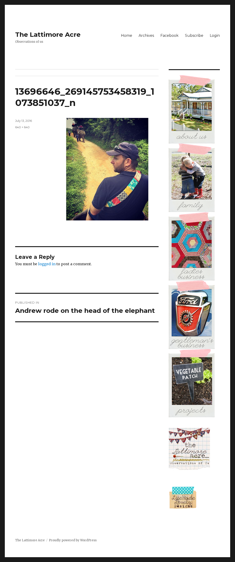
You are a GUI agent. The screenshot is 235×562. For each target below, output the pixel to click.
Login (215, 35)
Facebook (169, 35)
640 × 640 (22, 127)
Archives (146, 35)
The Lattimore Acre (48, 34)
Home (126, 35)
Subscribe (194, 35)
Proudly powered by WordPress (73, 540)
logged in (47, 264)
